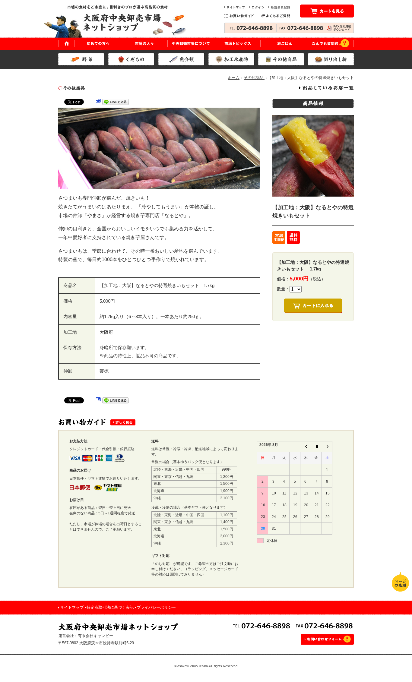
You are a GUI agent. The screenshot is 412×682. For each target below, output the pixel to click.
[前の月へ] (305, 446)
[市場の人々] (144, 43)
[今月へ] (316, 446)
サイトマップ (72, 607)
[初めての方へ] (98, 43)
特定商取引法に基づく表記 (110, 607)
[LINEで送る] (115, 103)
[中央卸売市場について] (191, 43)
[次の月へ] (327, 446)
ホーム (233, 77)
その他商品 (254, 77)
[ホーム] (66, 43)
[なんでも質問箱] (330, 43)
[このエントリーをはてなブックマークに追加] (98, 103)
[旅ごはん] (284, 43)
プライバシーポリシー (156, 607)
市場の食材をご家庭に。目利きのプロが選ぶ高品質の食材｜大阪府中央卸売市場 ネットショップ (120, 21)
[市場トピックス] (237, 43)
